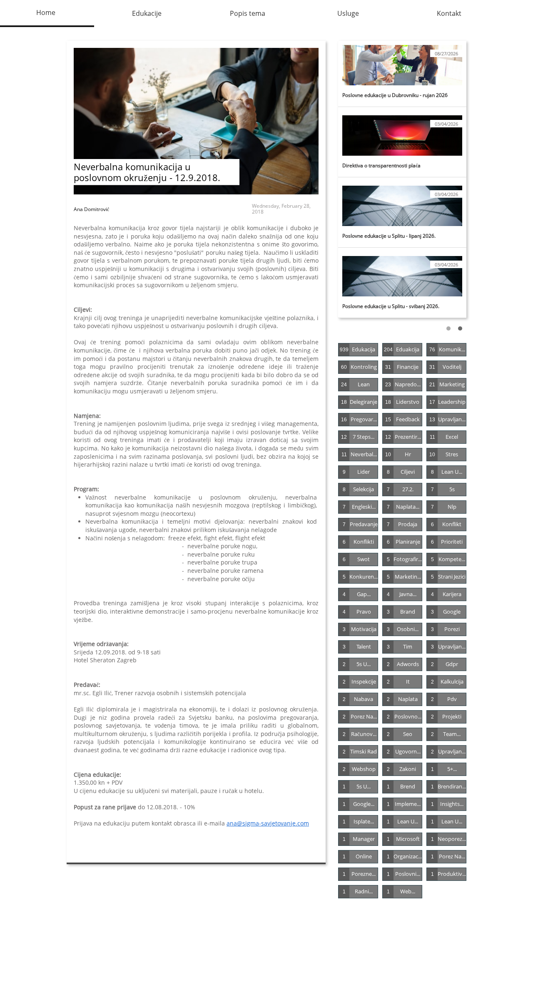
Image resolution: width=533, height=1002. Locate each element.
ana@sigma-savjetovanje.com (268, 823)
